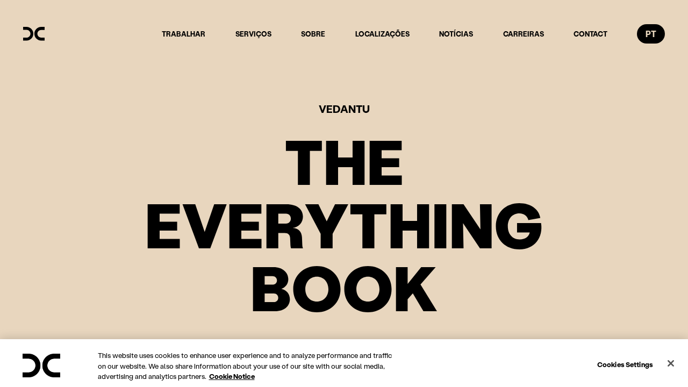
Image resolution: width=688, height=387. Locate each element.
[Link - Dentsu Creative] (34, 34)
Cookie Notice (232, 376)
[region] (344, 363)
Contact (590, 33)
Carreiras (523, 33)
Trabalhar (183, 33)
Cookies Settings (625, 363)
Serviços (253, 33)
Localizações (382, 33)
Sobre (313, 33)
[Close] (671, 363)
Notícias (456, 33)
